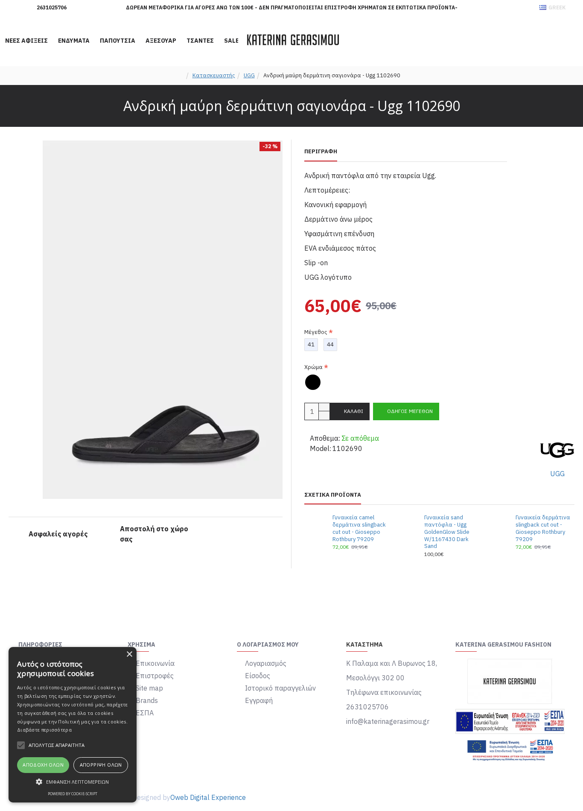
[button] (72, 781)
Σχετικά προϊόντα (332, 495)
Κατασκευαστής (213, 75)
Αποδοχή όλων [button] (43, 764)
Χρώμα (313, 367)
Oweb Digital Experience (208, 797)
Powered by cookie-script (72, 793)
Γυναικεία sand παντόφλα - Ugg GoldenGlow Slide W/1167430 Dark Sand (446, 532)
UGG (249, 75)
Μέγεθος (315, 332)
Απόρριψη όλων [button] (101, 764)
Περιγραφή (320, 151)
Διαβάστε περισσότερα (44, 729)
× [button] (129, 654)
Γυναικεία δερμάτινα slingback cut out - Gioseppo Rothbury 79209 (543, 528)
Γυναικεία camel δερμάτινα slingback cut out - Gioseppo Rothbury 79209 (359, 528)
